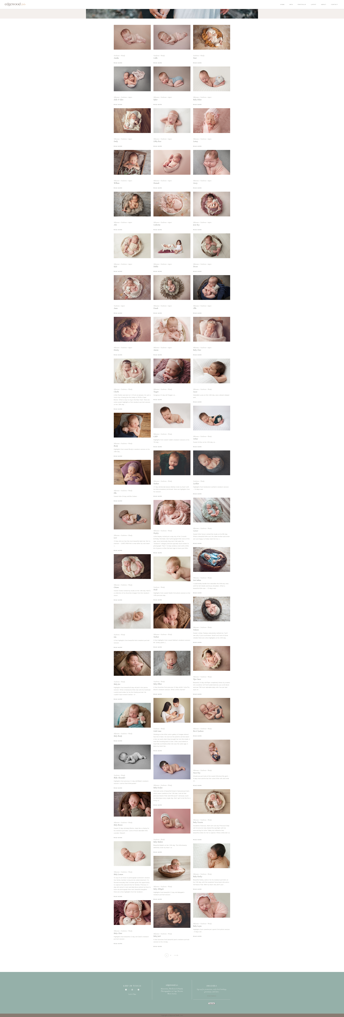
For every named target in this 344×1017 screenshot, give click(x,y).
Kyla (115, 266)
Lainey (195, 141)
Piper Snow (197, 679)
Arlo (115, 225)
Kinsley (116, 350)
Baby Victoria (198, 822)
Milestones (116, 97)
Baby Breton (118, 825)
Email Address (211, 996)
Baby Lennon (118, 874)
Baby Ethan (197, 99)
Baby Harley (197, 876)
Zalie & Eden (118, 99)
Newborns (116, 55)
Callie (155, 58)
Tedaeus (196, 630)
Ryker (155, 99)
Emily (116, 141)
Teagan (155, 392)
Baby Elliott (157, 684)
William (116, 183)
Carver (195, 531)
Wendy (123, 55)
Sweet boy (196, 773)
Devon (195, 266)
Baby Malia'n (158, 842)
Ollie (194, 308)
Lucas (195, 392)
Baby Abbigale (158, 889)
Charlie (116, 392)
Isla (115, 637)
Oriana (116, 587)
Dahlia (155, 266)
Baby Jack (157, 936)
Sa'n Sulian (197, 580)
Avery (195, 183)
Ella (115, 493)
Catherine (156, 225)
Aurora (155, 350)
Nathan (156, 483)
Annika (116, 58)
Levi (115, 538)
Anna (116, 308)
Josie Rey (196, 225)
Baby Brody (118, 736)
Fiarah (155, 308)
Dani (195, 58)
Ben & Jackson (198, 731)
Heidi (155, 589)
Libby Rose (157, 141)
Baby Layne (197, 926)
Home (221, 14)
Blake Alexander (119, 778)
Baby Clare (197, 350)
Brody (116, 446)
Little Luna (157, 731)
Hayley (156, 533)
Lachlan (196, 483)
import (130, 97)
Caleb (155, 436)
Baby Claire (118, 933)
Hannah (156, 183)
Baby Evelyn (157, 787)
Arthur (195, 439)
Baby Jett (117, 684)
